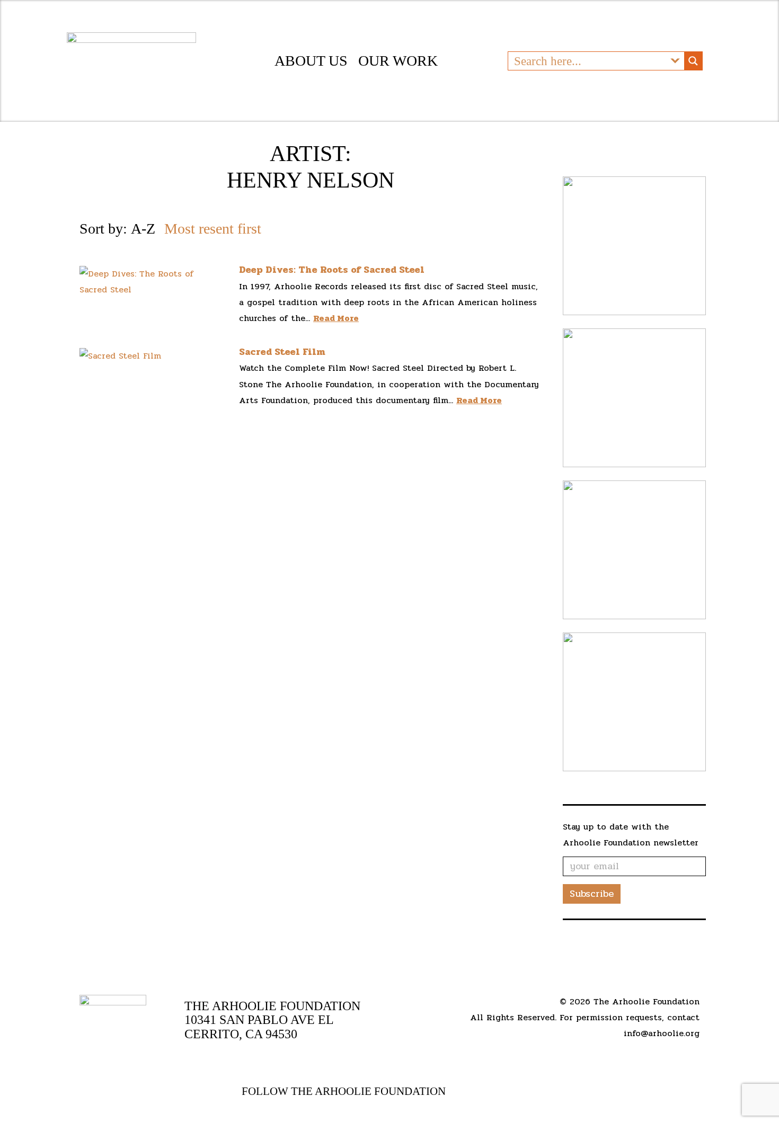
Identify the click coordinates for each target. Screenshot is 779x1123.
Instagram (516, 1091)
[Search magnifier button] (693, 61)
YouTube (478, 1091)
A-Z (143, 228)
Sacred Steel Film (282, 351)
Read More (336, 318)
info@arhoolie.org (662, 1033)
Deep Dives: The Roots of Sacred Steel (331, 269)
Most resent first (212, 228)
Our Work (398, 60)
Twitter (498, 1091)
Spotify (533, 1091)
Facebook (459, 1091)
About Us (311, 60)
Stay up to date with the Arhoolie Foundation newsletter (630, 834)
